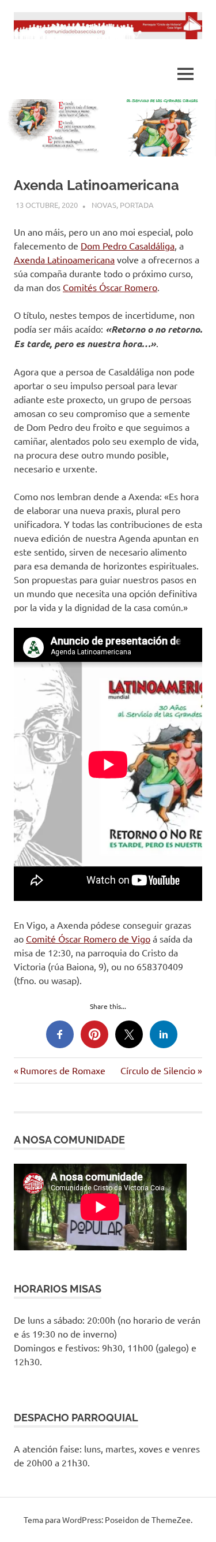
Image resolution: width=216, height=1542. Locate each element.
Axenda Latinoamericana (64, 259)
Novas (104, 205)
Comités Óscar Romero (110, 287)
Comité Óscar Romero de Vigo (88, 938)
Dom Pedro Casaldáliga (128, 245)
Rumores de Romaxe (62, 1070)
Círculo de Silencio (157, 1070)
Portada (137, 205)
